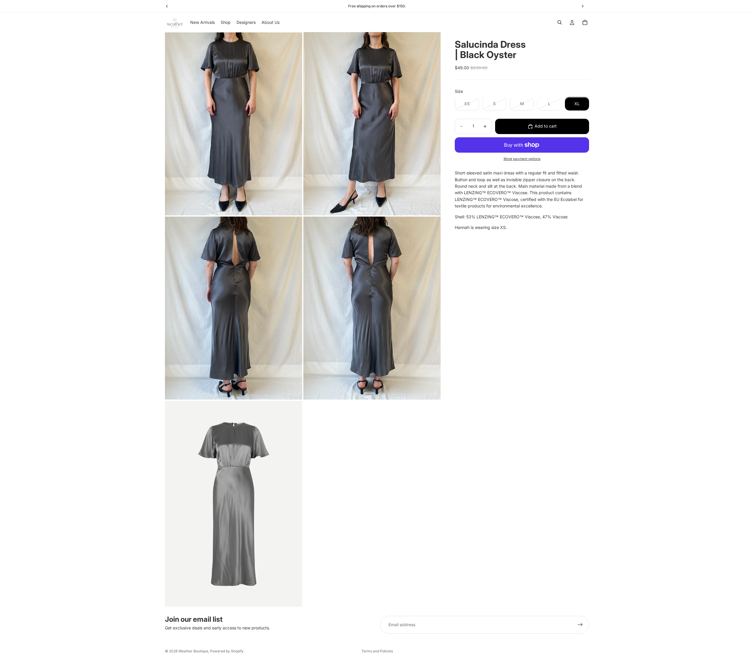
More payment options (522, 159)
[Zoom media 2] (372, 123)
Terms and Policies (377, 651)
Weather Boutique (193, 651)
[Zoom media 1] (233, 123)
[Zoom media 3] (233, 308)
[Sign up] (580, 624)
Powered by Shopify (227, 651)
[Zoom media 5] (233, 504)
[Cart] (584, 22)
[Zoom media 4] (372, 308)
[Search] (559, 22)
